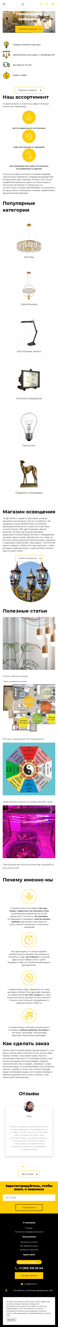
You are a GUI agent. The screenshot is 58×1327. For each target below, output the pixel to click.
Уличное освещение (29, 398)
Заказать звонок (29, 1275)
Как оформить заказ (29, 1246)
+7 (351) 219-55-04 (30, 1268)
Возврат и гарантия (29, 1250)
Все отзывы (27, 1174)
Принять (11, 1319)
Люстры (29, 257)
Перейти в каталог (27, 90)
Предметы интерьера (29, 492)
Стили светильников (15, 676)
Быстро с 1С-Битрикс (27, 1262)
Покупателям (29, 1237)
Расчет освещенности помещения (23, 739)
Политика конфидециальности (29, 1232)
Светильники (29, 304)
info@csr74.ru (30, 1284)
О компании (29, 1223)
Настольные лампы (29, 351)
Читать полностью (28, 558)
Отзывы (29, 1228)
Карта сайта (29, 1255)
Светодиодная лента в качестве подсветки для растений (28, 866)
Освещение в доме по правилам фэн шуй (27, 801)
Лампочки (29, 445)
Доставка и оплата (29, 1242)
